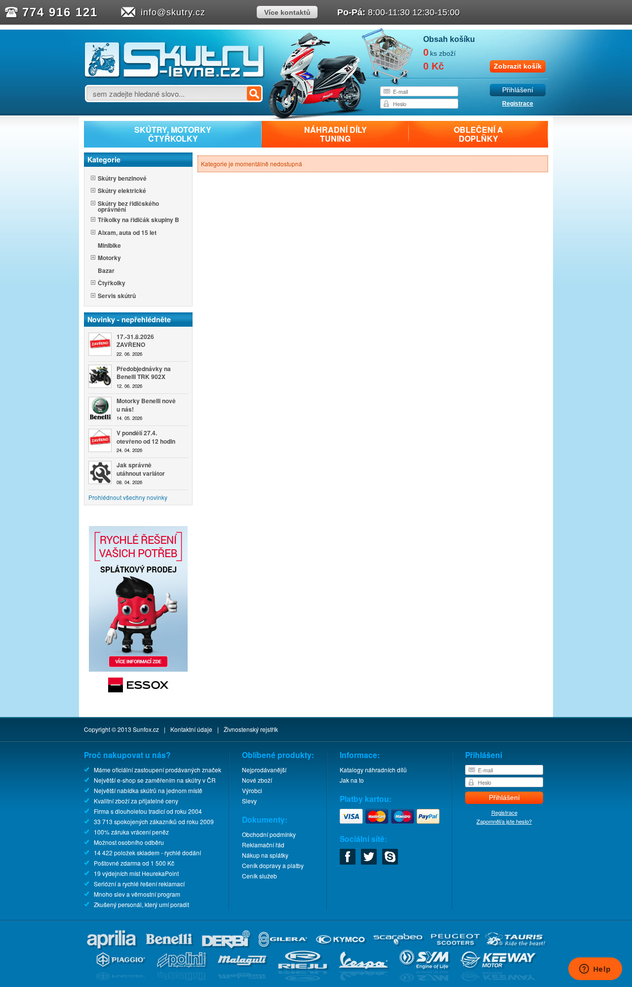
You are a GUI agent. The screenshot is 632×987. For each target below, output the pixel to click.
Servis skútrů (117, 296)
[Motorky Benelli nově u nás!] (100, 408)
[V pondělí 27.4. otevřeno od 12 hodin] (100, 440)
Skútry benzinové (122, 179)
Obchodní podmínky (269, 834)
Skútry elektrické (122, 191)
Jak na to (352, 780)
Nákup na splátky (265, 855)
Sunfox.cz (146, 729)
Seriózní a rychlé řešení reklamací (139, 883)
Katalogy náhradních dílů (373, 769)
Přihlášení (517, 90)
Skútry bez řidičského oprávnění (128, 206)
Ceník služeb (259, 876)
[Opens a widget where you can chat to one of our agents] (595, 969)
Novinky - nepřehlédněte (129, 319)
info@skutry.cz (173, 12)
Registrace (517, 103)
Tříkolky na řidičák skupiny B (138, 220)
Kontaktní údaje (191, 729)
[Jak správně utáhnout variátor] (100, 472)
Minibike (109, 246)
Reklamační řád (263, 844)
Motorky (109, 258)
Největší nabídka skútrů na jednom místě (148, 790)
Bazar (106, 271)
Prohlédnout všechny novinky (127, 497)
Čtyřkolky (111, 283)
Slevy (249, 801)
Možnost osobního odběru (129, 842)
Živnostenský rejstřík (251, 729)
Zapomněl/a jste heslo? (504, 821)
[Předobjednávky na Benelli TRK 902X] (100, 376)
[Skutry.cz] (174, 76)
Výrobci (252, 790)
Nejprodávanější (264, 769)
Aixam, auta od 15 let (127, 233)
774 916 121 (60, 12)
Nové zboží (257, 780)
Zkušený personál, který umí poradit (141, 904)
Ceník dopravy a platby (273, 865)
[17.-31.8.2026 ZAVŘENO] (100, 344)
